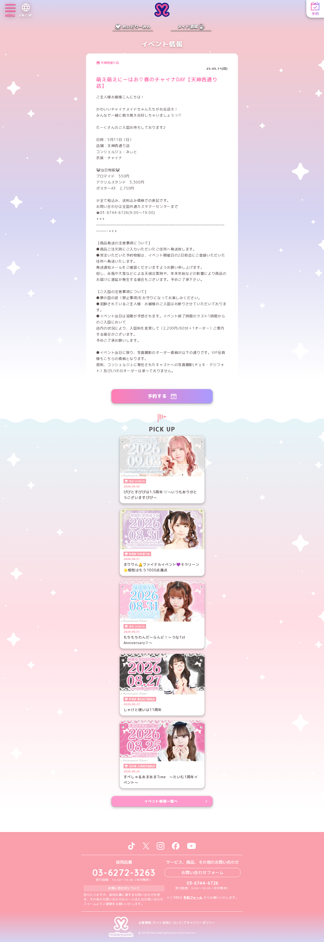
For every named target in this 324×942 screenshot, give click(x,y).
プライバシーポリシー (199, 923)
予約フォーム (192, 897)
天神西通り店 (110, 63)
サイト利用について (167, 923)
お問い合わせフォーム (202, 872)
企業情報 (144, 923)
